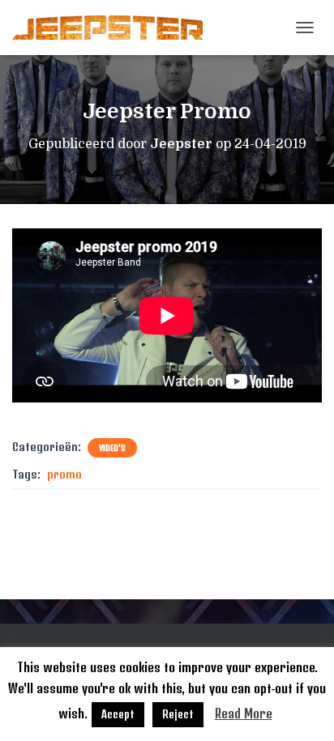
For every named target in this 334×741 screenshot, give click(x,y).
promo (64, 474)
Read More (243, 713)
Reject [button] (178, 714)
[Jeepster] (113, 27)
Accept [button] (118, 714)
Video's (112, 448)
